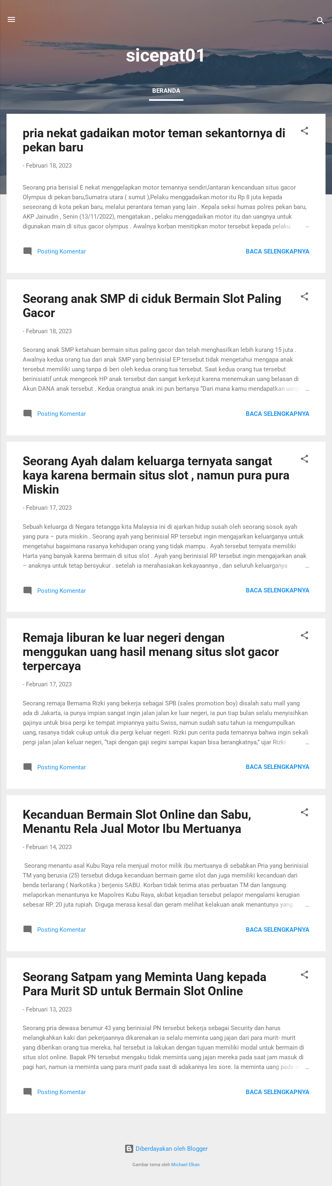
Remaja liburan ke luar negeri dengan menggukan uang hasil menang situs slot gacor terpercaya (151, 651)
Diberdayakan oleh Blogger (171, 1148)
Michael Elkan (185, 1164)
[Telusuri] (321, 22)
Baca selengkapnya (277, 251)
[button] (304, 132)
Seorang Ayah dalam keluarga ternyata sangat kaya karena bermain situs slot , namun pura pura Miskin (156, 475)
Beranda (166, 90)
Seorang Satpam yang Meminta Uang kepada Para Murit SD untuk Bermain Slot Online (144, 984)
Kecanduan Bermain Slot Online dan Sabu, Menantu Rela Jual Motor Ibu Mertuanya (137, 821)
